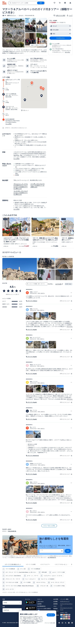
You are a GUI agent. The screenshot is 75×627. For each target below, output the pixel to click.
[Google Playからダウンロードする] (30, 603)
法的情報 (39, 603)
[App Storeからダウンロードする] (30, 608)
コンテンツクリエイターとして (66, 604)
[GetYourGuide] (4, 3)
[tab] (12, 564)
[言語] (65, 3)
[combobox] (23, 3)
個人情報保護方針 (52, 557)
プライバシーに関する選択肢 (44, 608)
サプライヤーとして (64, 601)
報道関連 (55, 608)
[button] (9, 15)
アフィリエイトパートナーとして (66, 608)
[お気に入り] (54, 3)
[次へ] (72, 232)
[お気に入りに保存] (28, 219)
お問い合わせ (40, 601)
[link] (16, 232)
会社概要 (55, 601)
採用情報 (55, 603)
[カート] (59, 3)
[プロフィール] (70, 3)
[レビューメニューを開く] (71, 293)
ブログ (54, 606)
